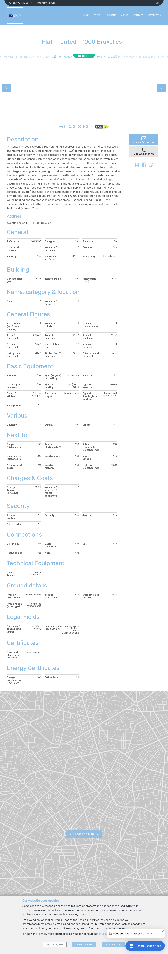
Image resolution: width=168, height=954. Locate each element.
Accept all (115, 944)
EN (157, 3)
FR (151, 3)
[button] (145, 946)
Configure (56, 944)
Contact (138, 15)
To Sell (98, 15)
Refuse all (85, 944)
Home (86, 15)
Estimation (154, 15)
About (124, 15)
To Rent (111, 15)
